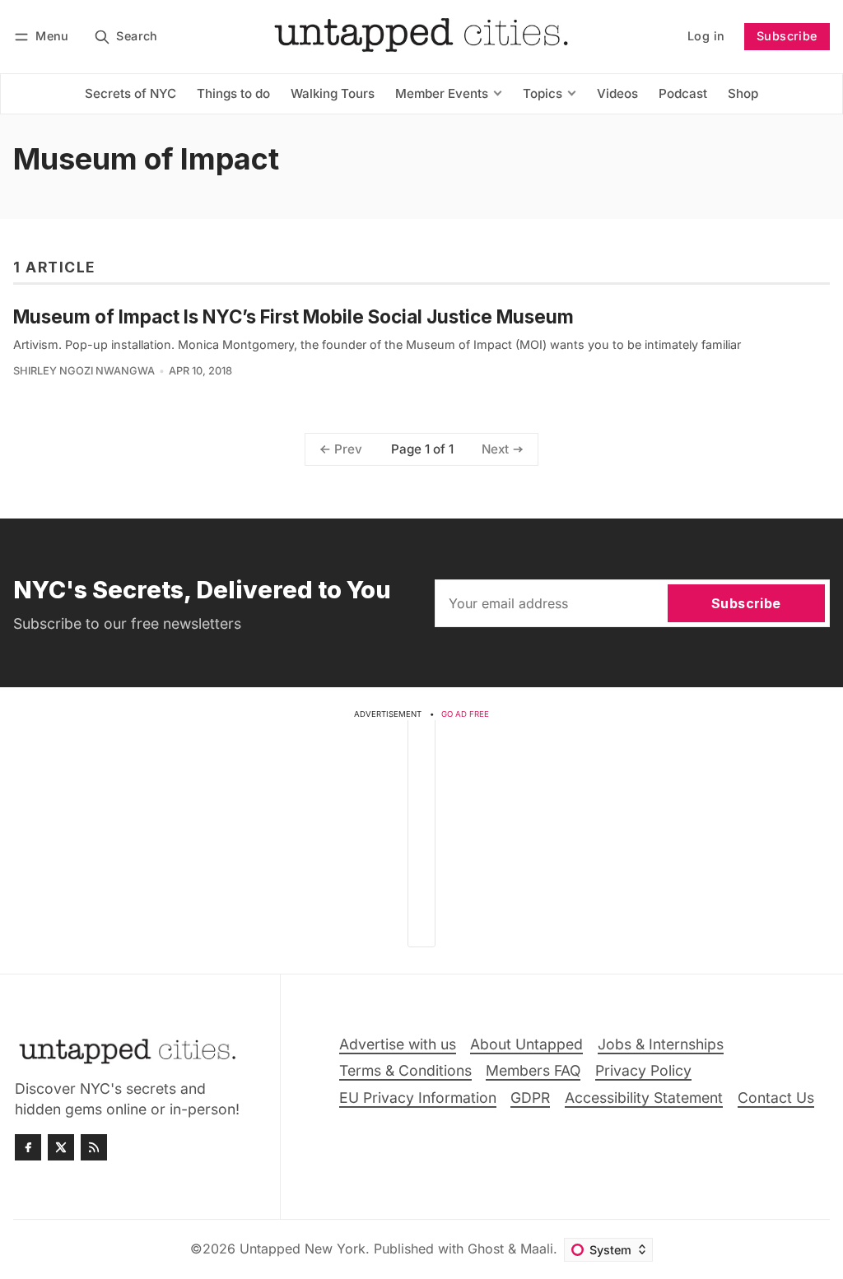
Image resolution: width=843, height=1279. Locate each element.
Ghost (486, 1248)
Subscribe (787, 36)
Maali (536, 1248)
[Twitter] (61, 1147)
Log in (705, 36)
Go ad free (465, 714)
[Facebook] (28, 1147)
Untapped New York (303, 1248)
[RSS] (94, 1147)
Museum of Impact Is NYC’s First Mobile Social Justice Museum (293, 316)
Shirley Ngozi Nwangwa (84, 371)
